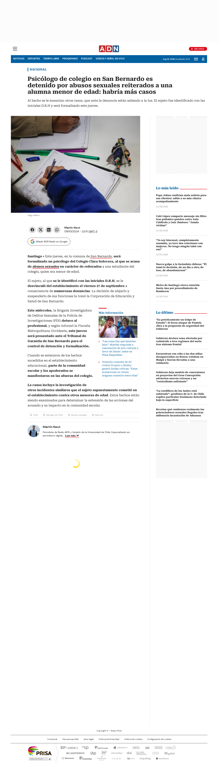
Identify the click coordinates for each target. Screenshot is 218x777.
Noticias (18, 58)
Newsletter (196, 59)
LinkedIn (48, 229)
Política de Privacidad (109, 739)
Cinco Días (115, 752)
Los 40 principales (83, 747)
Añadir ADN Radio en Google (51, 241)
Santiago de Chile (54, 415)
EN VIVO (199, 48)
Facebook (32, 229)
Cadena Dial (128, 752)
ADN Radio (109, 48)
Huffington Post (74, 752)
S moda (130, 757)
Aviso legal (89, 739)
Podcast (86, 58)
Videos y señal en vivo (110, 58)
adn (158, 747)
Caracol (170, 747)
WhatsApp (56, 229)
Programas (70, 58)
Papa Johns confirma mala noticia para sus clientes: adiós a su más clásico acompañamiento (181, 198)
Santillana (99, 747)
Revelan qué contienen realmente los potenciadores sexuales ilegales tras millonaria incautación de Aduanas (180, 412)
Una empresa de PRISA (40, 751)
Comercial (52, 739)
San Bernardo (101, 256)
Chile (35, 415)
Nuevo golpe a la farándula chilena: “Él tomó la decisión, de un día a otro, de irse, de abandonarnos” (181, 267)
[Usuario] (203, 59)
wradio (102, 752)
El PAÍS (68, 747)
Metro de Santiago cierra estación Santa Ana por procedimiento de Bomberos (178, 288)
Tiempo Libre (51, 58)
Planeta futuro (155, 752)
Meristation (161, 757)
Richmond (67, 757)
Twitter (40, 229)
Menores (99, 415)
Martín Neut (72, 227)
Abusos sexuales (79, 415)
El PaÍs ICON (115, 757)
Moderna (85, 757)
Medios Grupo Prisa (40, 759)
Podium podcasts (100, 757)
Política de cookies (133, 739)
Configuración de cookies (159, 739)
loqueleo (145, 757)
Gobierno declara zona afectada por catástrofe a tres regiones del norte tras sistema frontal (179, 341)
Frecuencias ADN (70, 739)
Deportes (34, 58)
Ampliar (133, 122)
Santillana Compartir (118, 747)
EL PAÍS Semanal (140, 752)
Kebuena (169, 752)
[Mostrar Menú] (15, 48)
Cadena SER (135, 747)
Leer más (70, 435)
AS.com (146, 747)
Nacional (38, 69)
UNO (92, 752)
